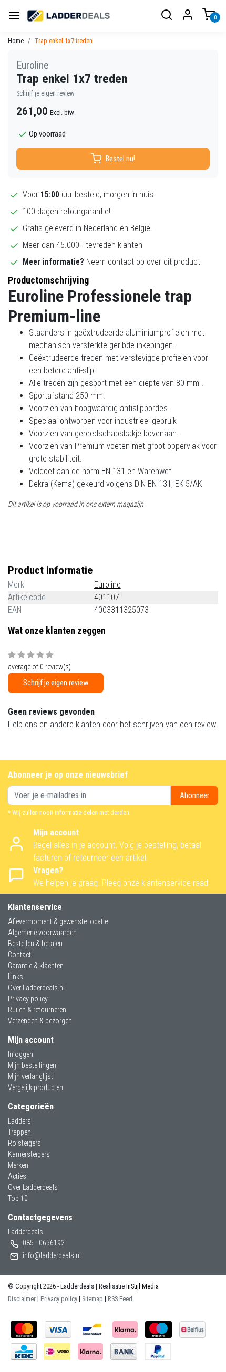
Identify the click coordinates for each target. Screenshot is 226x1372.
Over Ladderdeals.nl (36, 987)
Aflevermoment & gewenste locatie (58, 921)
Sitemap (92, 1299)
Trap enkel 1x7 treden (64, 41)
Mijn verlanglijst (30, 1076)
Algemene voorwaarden (42, 932)
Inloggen (20, 1054)
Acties (17, 1176)
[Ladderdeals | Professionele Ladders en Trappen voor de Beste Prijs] (69, 16)
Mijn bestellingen (32, 1065)
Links (15, 976)
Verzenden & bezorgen (40, 1021)
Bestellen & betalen (35, 943)
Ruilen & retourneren (37, 1010)
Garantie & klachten (36, 965)
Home (16, 41)
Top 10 (18, 1198)
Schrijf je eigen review (45, 93)
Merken (18, 1165)
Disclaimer (22, 1299)
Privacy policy (28, 998)
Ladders (19, 1121)
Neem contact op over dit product (143, 262)
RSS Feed (120, 1299)
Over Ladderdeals (33, 1187)
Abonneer (194, 795)
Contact (19, 954)
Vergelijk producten (35, 1087)
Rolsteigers (24, 1143)
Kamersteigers (29, 1154)
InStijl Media (142, 1286)
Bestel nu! (120, 158)
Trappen (19, 1132)
